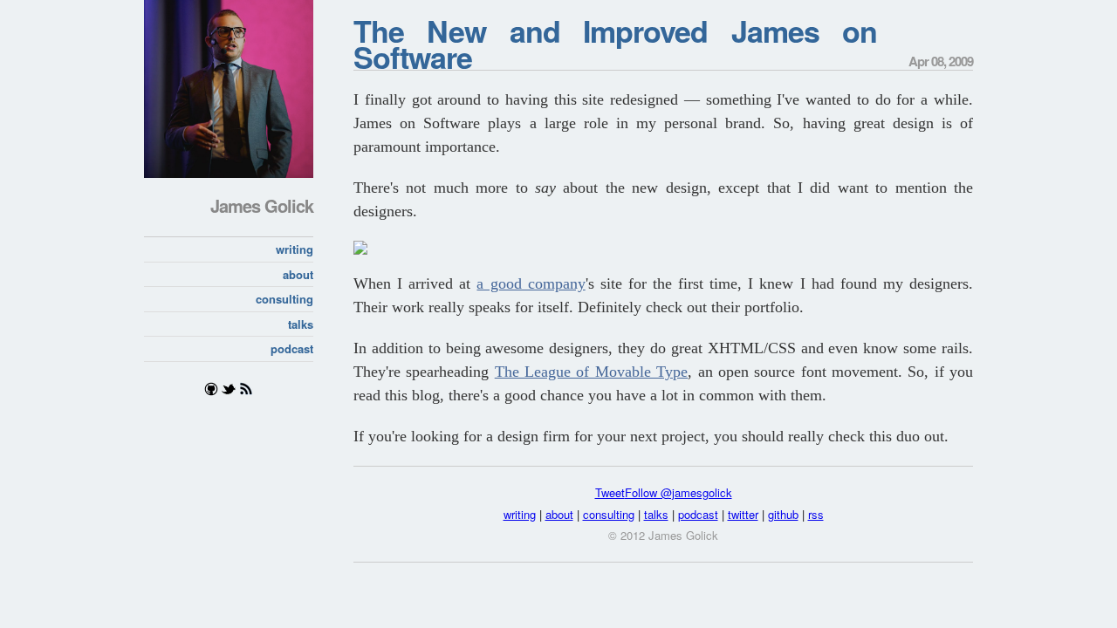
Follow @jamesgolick (678, 492)
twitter (743, 514)
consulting (284, 298)
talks (300, 324)
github (783, 514)
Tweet (610, 492)
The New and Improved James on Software (615, 44)
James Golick (261, 205)
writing (294, 249)
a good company (530, 283)
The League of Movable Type (591, 371)
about (298, 274)
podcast (292, 348)
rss (816, 514)
